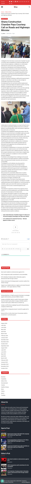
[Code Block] (15, 249)
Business (3, 376)
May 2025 (3, 354)
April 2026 (3, 331)
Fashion (3, 385)
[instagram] (13, 1)
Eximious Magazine (26, 482)
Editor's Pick (4, 18)
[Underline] (6, 249)
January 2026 (4, 337)
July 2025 (3, 350)
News (2, 389)
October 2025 (4, 343)
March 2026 (4, 333)
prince (4, 33)
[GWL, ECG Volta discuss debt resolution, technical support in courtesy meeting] (19, 1)
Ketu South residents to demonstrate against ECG (12, 272)
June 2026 (3, 327)
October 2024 (4, 368)
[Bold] (2, 249)
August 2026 (4, 323)
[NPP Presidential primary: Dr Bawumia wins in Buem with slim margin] (9, 3)
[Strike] (8, 249)
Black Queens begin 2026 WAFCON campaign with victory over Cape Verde (18, 434)
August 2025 (4, 347)
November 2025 (5, 341)
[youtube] (11, 1)
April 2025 (3, 356)
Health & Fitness (5, 387)
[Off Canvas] (2, 7)
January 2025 (4, 362)
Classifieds (3, 379)
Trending (3, 395)
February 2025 (4, 360)
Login (28, 239)
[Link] (17, 249)
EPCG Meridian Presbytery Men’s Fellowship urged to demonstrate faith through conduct (17, 472)
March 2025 (4, 358)
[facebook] (9, 1)
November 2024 (5, 366)
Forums (3, 1)
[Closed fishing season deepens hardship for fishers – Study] (21, 1)
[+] (20, 249)
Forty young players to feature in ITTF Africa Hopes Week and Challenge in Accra (18, 440)
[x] (17, 1)
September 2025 (5, 345)
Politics (3, 391)
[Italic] (4, 249)
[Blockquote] (13, 249)
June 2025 (3, 352)
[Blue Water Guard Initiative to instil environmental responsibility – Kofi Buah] (28, 1)
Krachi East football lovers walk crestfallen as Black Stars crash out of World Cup (18, 446)
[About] (11, 3)
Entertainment (4, 383)
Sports (2, 393)
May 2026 (3, 329)
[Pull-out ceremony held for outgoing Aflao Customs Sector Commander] (24, 1)
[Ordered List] (10, 249)
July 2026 (3, 325)
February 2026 (4, 335)
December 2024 (4, 364)
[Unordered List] (11, 249)
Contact (3, 3)
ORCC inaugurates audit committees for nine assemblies (14, 274)
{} (18, 248)
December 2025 (4, 339)
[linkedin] (15, 1)
